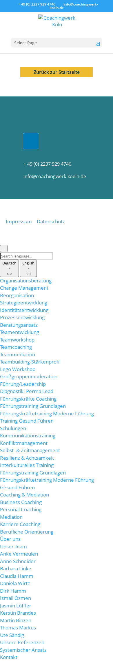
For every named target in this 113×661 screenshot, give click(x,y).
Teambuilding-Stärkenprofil (30, 361)
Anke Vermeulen (19, 553)
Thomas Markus (18, 627)
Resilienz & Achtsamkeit (27, 457)
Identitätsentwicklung (24, 310)
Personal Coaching (20, 509)
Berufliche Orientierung (26, 531)
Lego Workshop (17, 369)
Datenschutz (51, 221)
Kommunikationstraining (27, 435)
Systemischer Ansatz (23, 650)
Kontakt (8, 657)
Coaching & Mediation (24, 494)
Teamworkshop (17, 339)
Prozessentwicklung (22, 317)
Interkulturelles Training (27, 465)
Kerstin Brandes (18, 612)
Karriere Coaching (20, 524)
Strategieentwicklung (23, 302)
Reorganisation (17, 295)
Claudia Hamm (16, 576)
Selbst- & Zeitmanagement (30, 450)
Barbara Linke (15, 568)
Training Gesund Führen (27, 420)
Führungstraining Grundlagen (33, 406)
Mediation (11, 517)
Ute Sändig (12, 635)
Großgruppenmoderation (28, 376)
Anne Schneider (18, 561)
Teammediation (17, 354)
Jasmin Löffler (15, 605)
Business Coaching (21, 502)
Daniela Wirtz (15, 583)
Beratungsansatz (19, 325)
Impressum (19, 221)
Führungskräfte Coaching (28, 398)
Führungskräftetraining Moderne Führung (47, 413)
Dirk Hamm (13, 590)
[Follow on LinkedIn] (31, 141)
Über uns (10, 539)
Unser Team (13, 546)
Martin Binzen (15, 620)
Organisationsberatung (26, 280)
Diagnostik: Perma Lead (26, 391)
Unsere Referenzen (22, 642)
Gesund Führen (17, 487)
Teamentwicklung (19, 332)
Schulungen (13, 428)
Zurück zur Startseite (57, 72)
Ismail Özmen (15, 598)
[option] (9, 268)
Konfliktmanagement (24, 443)
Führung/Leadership (23, 384)
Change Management (24, 287)
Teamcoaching (16, 347)
